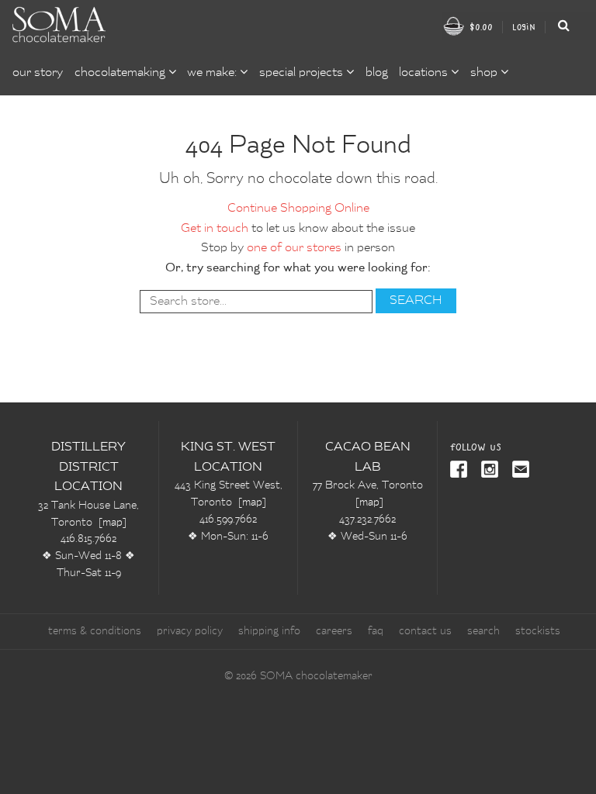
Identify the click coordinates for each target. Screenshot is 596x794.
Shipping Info (269, 631)
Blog (377, 73)
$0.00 (479, 26)
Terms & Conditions (94, 631)
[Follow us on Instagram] (487, 471)
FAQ (375, 631)
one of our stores (294, 248)
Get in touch (214, 229)
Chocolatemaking (121, 73)
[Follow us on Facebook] (460, 471)
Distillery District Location (88, 467)
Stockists (537, 631)
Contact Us (425, 631)
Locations (425, 73)
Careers (334, 631)
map (112, 522)
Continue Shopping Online (298, 208)
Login (523, 26)
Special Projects (302, 73)
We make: (213, 73)
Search (483, 631)
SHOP (485, 73)
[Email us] (518, 471)
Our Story (37, 73)
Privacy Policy (190, 631)
